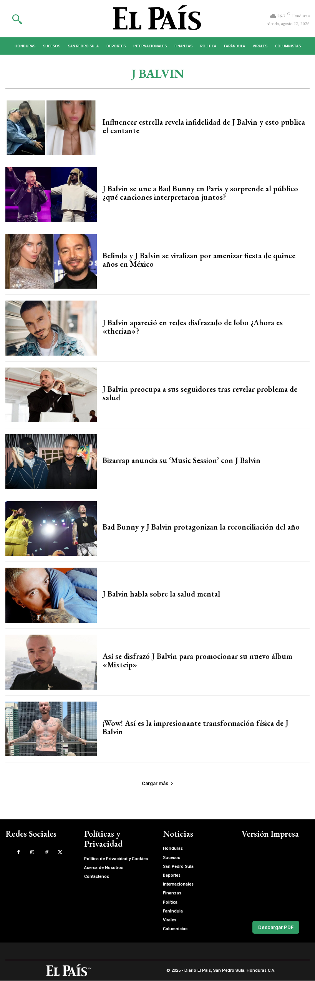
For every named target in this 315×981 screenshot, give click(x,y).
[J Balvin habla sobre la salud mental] (51, 595)
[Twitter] (60, 852)
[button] (16, 18)
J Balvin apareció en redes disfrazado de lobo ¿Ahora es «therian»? (193, 327)
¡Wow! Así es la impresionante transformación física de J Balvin (195, 727)
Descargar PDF (275, 927)
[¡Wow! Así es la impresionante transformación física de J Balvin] (51, 729)
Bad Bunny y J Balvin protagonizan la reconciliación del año (201, 527)
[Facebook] (19, 852)
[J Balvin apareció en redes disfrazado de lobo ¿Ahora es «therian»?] (51, 328)
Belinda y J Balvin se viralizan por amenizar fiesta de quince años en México (199, 260)
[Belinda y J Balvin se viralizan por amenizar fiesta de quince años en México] (51, 261)
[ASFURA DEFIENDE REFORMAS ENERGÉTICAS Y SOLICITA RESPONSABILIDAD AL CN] (276, 879)
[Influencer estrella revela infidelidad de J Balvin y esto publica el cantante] (51, 127)
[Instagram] (32, 852)
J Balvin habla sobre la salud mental (161, 594)
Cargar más (155, 783)
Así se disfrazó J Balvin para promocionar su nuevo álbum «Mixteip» (197, 660)
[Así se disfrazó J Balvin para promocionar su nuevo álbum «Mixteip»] (51, 662)
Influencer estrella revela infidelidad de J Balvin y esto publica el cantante (204, 126)
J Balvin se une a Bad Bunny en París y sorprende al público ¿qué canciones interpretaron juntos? (200, 193)
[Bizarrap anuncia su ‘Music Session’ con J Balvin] (51, 461)
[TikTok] (46, 852)
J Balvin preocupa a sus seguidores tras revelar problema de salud (200, 393)
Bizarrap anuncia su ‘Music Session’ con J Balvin (181, 460)
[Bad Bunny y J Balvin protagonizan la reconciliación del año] (51, 528)
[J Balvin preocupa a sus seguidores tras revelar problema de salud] (51, 395)
